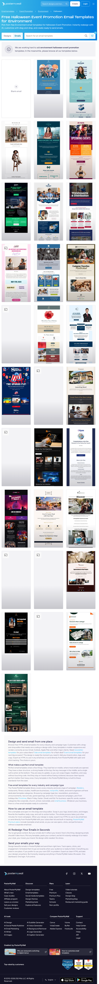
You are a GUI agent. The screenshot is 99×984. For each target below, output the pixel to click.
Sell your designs (11, 905)
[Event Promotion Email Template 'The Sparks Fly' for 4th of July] (16, 396)
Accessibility (81, 929)
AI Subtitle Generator (35, 922)
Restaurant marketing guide (76, 902)
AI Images (8, 935)
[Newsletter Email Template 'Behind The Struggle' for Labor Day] (48, 273)
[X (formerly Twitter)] (81, 873)
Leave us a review (11, 902)
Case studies (9, 896)
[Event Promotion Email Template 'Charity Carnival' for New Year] (48, 641)
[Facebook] (66, 873)
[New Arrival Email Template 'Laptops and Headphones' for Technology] (48, 457)
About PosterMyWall (12, 890)
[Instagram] (74, 873)
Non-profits (54, 905)
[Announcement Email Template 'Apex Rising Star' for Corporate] (81, 457)
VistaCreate (55, 926)
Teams (52, 899)
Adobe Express (56, 929)
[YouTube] (89, 873)
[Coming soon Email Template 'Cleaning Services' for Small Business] (16, 580)
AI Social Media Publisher (14, 926)
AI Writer (7, 932)
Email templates (8, 11)
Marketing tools (32, 902)
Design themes (32, 899)
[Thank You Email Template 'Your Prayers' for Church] (81, 580)
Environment (43, 11)
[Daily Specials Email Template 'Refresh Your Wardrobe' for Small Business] (16, 150)
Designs (7, 36)
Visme (67, 922)
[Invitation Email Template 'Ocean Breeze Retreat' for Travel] (81, 518)
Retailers (80, 788)
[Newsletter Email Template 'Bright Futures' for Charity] (48, 211)
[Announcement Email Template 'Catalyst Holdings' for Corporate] (48, 150)
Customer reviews (11, 908)
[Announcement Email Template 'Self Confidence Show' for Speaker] (16, 641)
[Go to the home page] (10, 3)
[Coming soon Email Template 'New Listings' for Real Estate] (81, 396)
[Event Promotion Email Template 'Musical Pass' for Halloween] (16, 518)
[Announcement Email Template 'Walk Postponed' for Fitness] (48, 89)
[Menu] (93, 3)
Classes (68, 893)
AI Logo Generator (34, 932)
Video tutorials (71, 890)
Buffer (67, 926)
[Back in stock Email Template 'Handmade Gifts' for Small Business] (81, 273)
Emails (18, 36)
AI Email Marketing (11, 929)
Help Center (81, 926)
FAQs (78, 932)
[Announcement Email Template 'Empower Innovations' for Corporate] (81, 89)
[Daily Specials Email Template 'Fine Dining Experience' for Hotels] (48, 518)
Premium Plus (54, 896)
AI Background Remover (37, 929)
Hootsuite (69, 929)
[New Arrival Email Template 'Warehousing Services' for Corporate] (81, 211)
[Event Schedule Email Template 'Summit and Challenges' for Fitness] (81, 150)
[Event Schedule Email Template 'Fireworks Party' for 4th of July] (48, 396)
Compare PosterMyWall (59, 916)
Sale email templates (42, 752)
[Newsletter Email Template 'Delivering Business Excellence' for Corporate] (81, 334)
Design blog (70, 896)
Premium (53, 893)
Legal (78, 938)
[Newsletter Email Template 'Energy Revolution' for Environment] (16, 457)
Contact (79, 922)
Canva (52, 922)
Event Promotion (26, 11)
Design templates (33, 890)
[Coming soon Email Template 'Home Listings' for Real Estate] (81, 641)
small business (60, 801)
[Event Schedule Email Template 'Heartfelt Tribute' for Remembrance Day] (48, 334)
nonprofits (54, 790)
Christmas (22, 798)
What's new (9, 893)
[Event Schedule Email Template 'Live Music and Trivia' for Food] (16, 334)
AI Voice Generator (34, 926)
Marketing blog (71, 899)
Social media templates (35, 896)
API (77, 935)
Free (51, 890)
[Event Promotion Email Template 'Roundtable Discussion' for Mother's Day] (16, 273)
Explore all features (33, 905)
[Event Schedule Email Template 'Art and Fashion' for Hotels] (16, 703)
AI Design (8, 922)
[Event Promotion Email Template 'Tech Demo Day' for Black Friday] (16, 211)
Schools (52, 902)
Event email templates (73, 752)
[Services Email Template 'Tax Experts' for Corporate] (48, 580)
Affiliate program (11, 899)
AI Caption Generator (35, 935)
